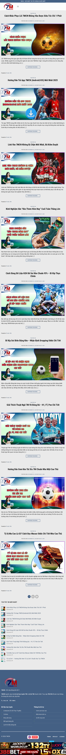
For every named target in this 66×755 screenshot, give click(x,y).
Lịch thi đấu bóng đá (9, 725)
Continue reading (33, 67)
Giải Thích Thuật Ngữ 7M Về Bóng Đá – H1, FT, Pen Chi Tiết (33, 405)
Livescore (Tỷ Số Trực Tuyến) (12, 711)
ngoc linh (42, 21)
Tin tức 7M (33, 13)
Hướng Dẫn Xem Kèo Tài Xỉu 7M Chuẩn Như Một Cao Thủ (33, 469)
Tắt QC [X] (51, 741)
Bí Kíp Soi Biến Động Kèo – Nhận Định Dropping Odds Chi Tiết (33, 340)
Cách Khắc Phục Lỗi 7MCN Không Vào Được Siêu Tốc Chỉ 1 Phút (33, 16)
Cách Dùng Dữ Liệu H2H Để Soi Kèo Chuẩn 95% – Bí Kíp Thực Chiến (27, 630)
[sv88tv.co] (8, 6)
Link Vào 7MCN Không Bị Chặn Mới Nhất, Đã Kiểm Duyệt (33, 144)
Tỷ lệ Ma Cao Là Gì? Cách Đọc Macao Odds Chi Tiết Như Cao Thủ (33, 533)
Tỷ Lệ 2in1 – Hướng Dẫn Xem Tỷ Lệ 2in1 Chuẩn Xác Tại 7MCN (25, 658)
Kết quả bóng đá (8, 721)
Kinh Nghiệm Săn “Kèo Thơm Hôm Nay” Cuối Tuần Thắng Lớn (33, 209)
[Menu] (18, 6)
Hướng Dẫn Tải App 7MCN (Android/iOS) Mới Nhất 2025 (33, 80)
